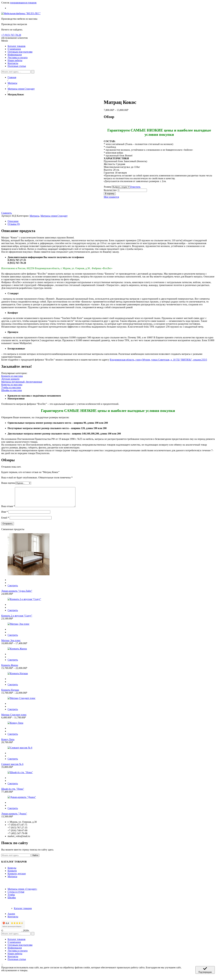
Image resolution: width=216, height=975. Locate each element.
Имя (4, 511)
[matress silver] (16, 204)
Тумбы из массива (11, 387)
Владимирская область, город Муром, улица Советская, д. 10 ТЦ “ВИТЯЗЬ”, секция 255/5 (158, 359)
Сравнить (6, 213)
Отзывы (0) (14, 224)
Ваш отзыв (8, 506)
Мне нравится (111, 197)
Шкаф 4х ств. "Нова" (12, 789)
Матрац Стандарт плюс (14, 714)
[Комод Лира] (108, 723)
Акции (11, 913)
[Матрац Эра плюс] (108, 624)
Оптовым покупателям (20, 945)
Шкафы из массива (11, 390)
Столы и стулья (16, 891)
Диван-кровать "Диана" (14, 813)
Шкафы (12, 897)
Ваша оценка (8, 483)
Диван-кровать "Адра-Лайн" (16, 591)
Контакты (13, 916)
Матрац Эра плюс (11, 640)
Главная (12, 77)
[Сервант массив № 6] (108, 747)
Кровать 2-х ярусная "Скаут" (16, 615)
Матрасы (12, 83)
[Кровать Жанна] (108, 648)
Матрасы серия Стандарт (21, 88)
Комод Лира (7, 739)
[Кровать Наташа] (108, 673)
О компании (14, 942)
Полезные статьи (17, 959)
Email (5, 517)
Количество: (110, 190)
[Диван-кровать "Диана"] (108, 797)
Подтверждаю (205, 972)
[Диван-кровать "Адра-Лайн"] (108, 554)
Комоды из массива (11, 384)
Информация (15, 947)
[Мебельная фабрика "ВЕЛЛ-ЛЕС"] (21, 13)
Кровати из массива (12, 376)
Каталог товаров (23, 908)
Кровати (12, 870)
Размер (107, 186)
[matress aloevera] (17, 199)
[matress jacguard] (17, 207)
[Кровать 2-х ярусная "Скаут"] (108, 599)
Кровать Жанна (9, 665)
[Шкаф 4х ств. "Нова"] (108, 772)
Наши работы (15, 953)
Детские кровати (10, 379)
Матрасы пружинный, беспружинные (21, 381)
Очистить (135, 186)
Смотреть (13, 585)
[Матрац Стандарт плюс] (108, 698)
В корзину (109, 193)
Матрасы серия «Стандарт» (22, 889)
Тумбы (11, 894)
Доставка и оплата (18, 950)
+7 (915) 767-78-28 (11, 35)
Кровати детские (17, 873)
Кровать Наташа (10, 690)
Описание (13, 221)
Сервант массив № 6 (12, 764)
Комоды (12, 868)
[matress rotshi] (16, 201)
